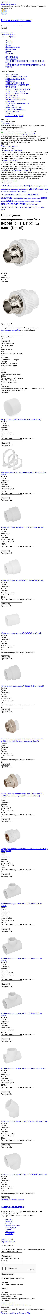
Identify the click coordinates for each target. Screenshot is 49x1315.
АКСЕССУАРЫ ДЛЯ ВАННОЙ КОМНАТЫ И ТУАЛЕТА (18, 90)
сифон (42, 207)
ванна (26, 198)
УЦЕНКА (9, 114)
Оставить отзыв (7, 1303)
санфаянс (7, 197)
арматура (30, 198)
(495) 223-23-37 (7, 32)
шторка (29, 185)
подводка (7, 185)
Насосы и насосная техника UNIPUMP (16, 171)
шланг (44, 197)
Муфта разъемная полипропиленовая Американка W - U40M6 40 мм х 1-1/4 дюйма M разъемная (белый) (22, 795)
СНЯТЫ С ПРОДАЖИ (14, 116)
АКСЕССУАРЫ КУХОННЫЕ (17, 93)
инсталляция (37, 198)
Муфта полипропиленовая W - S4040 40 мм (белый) (21, 633)
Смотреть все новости (9, 146)
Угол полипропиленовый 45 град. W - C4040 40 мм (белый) (24, 1121)
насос (3, 209)
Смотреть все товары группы (12, 1200)
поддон (3, 201)
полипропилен (8, 194)
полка (33, 192)
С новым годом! (7, 124)
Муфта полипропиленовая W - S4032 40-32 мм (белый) (22, 580)
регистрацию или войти (10, 330)
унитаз (33, 188)
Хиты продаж (10, 49)
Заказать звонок (7, 1274)
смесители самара (18, 191)
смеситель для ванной (14, 206)
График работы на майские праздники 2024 (18, 134)
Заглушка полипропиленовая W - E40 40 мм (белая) (21, 420)
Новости (8, 43)
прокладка (33, 207)
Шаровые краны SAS (9, 160)
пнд (45, 192)
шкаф (27, 189)
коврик (10, 200)
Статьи (8, 45)
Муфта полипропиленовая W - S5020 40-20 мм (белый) (22, 686)
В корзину (5, 341)
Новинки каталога (12, 47)
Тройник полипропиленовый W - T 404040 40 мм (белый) (23, 1068)
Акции (8, 51)
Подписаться (6, 1256)
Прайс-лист (9, 1232)
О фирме (8, 41)
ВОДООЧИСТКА (12, 97)
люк (39, 207)
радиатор (30, 201)
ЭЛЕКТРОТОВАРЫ (13, 107)
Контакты (9, 53)
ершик (20, 198)
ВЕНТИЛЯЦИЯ (11, 95)
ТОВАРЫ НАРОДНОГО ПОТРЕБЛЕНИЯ (15, 111)
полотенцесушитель (16, 189)
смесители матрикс (32, 204)
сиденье (20, 186)
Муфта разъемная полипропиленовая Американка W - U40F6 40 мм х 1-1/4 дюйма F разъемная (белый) (22, 740)
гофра (15, 198)
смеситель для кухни (14, 203)
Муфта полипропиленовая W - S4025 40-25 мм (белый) (22, 527)
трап (35, 186)
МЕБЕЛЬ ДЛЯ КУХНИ (14, 83)
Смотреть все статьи (9, 181)
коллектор (18, 201)
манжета (24, 195)
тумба (41, 192)
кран (37, 192)
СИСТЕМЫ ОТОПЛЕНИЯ (16, 77)
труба (19, 194)
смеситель (33, 194)
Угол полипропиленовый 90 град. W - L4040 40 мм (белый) (24, 1174)
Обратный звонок (8, 34)
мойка (15, 186)
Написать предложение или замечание (16, 1305)
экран (29, 192)
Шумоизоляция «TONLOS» (12, 150)
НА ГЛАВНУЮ (11, 57)
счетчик (24, 201)
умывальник (37, 201)
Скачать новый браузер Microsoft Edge (16, 1313)
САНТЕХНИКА (11, 59)
